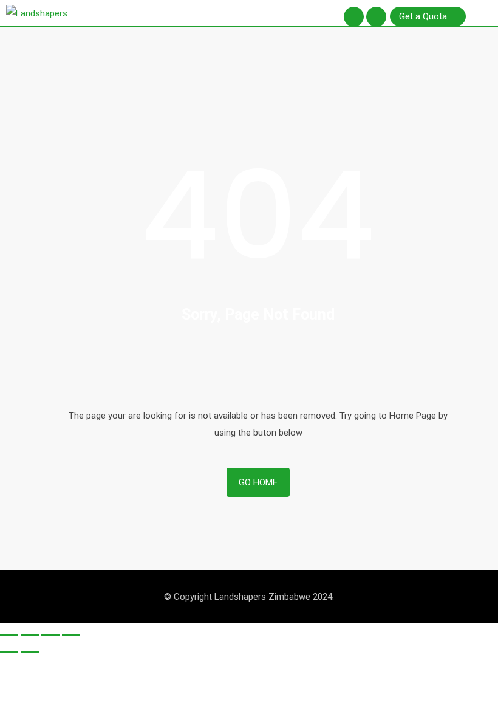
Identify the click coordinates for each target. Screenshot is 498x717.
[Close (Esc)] (9, 635)
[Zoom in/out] (71, 635)
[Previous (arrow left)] (9, 652)
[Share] (30, 635)
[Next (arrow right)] (30, 652)
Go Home (258, 482)
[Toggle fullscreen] (50, 635)
